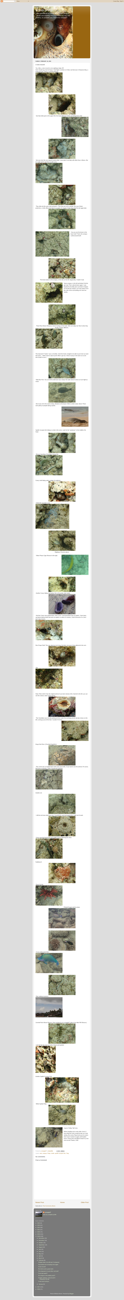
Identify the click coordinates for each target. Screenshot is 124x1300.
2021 (38, 1229)
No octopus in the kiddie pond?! (46, 1275)
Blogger (72, 1293)
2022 (38, 1227)
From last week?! (42, 1273)
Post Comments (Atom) (49, 1206)
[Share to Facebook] (62, 1151)
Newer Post (39, 1202)
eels (41, 1153)
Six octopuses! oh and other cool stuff (48, 1271)
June (40, 1251)
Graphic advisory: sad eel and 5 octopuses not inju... (46, 1278)
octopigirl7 (48, 1212)
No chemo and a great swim (45, 1269)
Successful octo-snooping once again (48, 1264)
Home (62, 1202)
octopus (45, 1153)
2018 (38, 1236)
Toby (67, 1153)
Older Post (85, 1202)
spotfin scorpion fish (60, 1153)
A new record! (42, 1266)
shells (52, 1153)
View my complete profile (49, 1214)
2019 (38, 1234)
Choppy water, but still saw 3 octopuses (48, 1262)
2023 (38, 1225)
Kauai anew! (44, 10)
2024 (38, 1223)
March (40, 1258)
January (41, 1284)
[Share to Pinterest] (64, 1151)
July (40, 1249)
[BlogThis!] (59, 1151)
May (40, 1253)
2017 (38, 1287)
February (41, 1260)
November (42, 1240)
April (40, 1256)
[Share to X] (60, 1151)
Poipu (49, 1153)
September (42, 1245)
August (41, 1247)
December (42, 1238)
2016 (38, 1289)
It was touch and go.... (44, 1281)
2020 (38, 1232)
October (41, 1242)
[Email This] (57, 1151)
